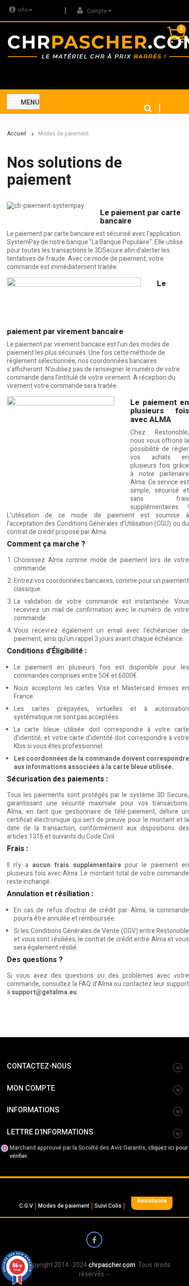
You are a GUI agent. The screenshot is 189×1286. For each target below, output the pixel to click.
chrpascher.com (112, 1265)
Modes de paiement (63, 1206)
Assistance (152, 1201)
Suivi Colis (108, 1206)
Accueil (16, 133)
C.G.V (26, 1206)
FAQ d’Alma (95, 984)
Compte (96, 11)
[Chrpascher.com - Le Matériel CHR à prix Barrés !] (45, 46)
